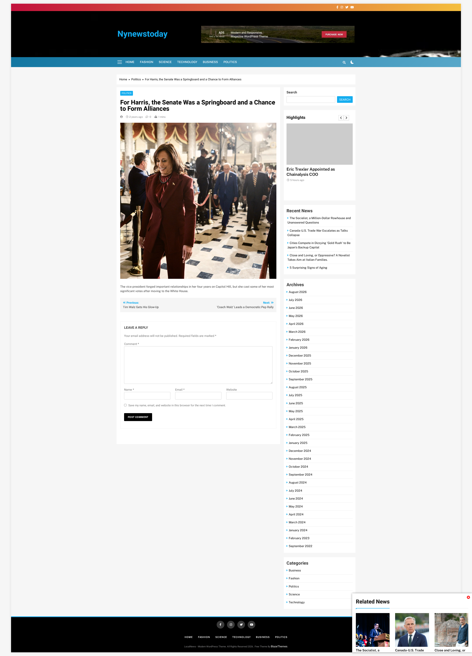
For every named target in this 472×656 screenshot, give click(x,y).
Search (292, 92)
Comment (131, 344)
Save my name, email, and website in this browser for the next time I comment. (177, 405)
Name (129, 390)
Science (165, 62)
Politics (230, 62)
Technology (187, 62)
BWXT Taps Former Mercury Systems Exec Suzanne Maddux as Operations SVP (320, 174)
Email (180, 390)
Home (130, 62)
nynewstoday (142, 34)
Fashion (146, 62)
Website (231, 390)
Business (210, 62)
